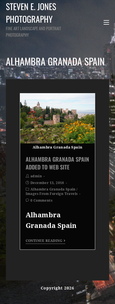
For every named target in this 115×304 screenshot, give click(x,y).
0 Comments (41, 200)
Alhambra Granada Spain (53, 189)
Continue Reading (44, 241)
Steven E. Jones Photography (33, 19)
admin (36, 176)
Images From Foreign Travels (52, 194)
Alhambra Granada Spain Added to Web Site (57, 163)
